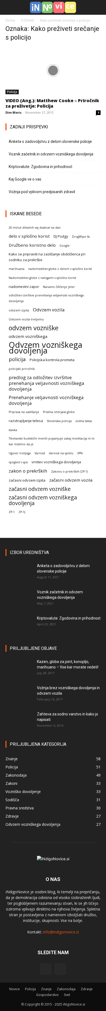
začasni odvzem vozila (70, 480)
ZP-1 (12, 512)
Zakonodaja (66, 989)
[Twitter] (60, 968)
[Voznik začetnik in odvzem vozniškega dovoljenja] (19, 598)
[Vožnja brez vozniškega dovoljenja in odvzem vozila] (19, 694)
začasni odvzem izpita (27, 480)
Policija (12, 92)
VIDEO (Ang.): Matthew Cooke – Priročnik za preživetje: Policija (52, 103)
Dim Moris (13, 112)
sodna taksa (84, 421)
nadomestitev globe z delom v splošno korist (60, 269)
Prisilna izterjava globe (59, 412)
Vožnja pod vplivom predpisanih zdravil (42, 192)
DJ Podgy (61, 236)
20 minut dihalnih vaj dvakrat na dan (35, 227)
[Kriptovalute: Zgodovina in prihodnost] (19, 625)
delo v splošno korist (29, 236)
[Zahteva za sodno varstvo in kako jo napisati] (19, 720)
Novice (14, 989)
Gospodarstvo (47, 994)
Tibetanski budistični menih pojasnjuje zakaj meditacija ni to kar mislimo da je (52, 441)
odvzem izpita (19, 310)
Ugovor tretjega (20, 453)
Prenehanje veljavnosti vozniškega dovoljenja (46, 400)
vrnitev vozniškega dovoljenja (56, 461)
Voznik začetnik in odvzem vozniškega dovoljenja (51, 154)
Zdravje (87, 989)
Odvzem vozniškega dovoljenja (45, 347)
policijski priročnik (22, 369)
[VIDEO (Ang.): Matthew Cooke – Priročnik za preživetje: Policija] (53, 70)
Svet (67, 994)
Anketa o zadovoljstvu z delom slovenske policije (50, 141)
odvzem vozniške (33, 328)
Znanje (46, 989)
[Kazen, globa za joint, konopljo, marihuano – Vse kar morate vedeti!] (19, 668)
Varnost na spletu (61, 453)
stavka (13, 430)
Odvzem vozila (49, 310)
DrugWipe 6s (81, 236)
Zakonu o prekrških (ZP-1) (69, 471)
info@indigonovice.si (61, 932)
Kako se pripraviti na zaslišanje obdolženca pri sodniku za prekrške (47, 257)
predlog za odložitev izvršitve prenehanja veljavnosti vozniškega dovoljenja (46, 383)
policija (17, 359)
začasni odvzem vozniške (40, 489)
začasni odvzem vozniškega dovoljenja (43, 500)
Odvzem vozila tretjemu (26, 319)
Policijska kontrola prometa (52, 359)
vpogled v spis (18, 462)
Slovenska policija (59, 421)
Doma (10, 20)
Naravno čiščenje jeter (59, 287)
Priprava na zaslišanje (24, 412)
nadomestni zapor (24, 286)
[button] (9, 7)
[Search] (98, 7)
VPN (80, 453)
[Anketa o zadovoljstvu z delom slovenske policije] (19, 572)
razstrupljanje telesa (26, 420)
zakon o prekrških (28, 471)
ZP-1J (21, 512)
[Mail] (45, 968)
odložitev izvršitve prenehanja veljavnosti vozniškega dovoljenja (46, 298)
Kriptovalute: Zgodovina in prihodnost (40, 166)
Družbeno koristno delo (32, 245)
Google (65, 245)
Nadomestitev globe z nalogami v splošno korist (42, 278)
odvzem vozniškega (28, 336)
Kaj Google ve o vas (25, 179)
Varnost (40, 453)
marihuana (16, 269)
